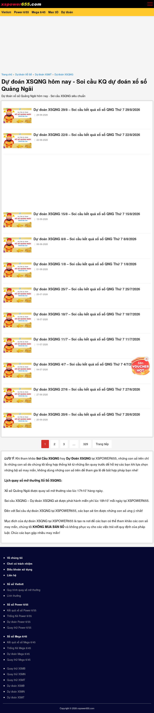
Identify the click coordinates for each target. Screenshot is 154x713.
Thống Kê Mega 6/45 (19, 648)
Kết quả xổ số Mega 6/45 (21, 642)
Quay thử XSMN (16, 674)
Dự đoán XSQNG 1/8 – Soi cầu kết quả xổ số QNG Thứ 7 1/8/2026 (84, 263)
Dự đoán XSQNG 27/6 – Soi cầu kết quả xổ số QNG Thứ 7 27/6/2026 (86, 389)
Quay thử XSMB (16, 668)
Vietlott (6, 12)
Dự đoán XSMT (15, 697)
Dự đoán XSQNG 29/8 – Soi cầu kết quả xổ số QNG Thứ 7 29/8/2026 (86, 109)
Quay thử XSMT (16, 680)
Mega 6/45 (39, 12)
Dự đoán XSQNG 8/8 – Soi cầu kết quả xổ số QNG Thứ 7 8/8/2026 (84, 238)
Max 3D (53, 12)
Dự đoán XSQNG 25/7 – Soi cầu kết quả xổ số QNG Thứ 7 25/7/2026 (86, 289)
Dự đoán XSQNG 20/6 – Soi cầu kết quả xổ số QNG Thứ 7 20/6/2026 (86, 414)
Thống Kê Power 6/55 (19, 616)
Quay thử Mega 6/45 (18, 659)
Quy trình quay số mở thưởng (23, 590)
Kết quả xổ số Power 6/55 (21, 610)
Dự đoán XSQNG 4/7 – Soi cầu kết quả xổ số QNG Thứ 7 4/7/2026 (84, 364)
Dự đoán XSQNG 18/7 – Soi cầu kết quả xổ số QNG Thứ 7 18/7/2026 (86, 314)
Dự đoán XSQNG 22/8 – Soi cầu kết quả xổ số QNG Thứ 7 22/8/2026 (86, 134)
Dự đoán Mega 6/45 (18, 654)
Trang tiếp (102, 444)
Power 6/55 (21, 12)
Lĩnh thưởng (14, 596)
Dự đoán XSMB (15, 686)
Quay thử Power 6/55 (19, 627)
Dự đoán (67, 12)
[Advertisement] (77, 44)
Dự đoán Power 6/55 (18, 622)
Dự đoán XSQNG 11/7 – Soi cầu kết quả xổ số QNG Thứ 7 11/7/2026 (86, 339)
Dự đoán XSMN (16, 691)
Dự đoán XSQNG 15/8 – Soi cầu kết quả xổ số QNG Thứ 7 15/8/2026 (86, 213)
